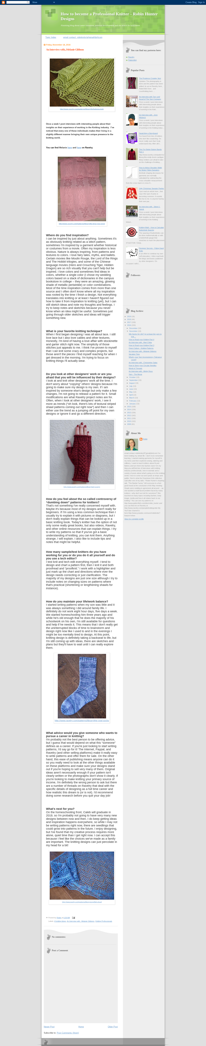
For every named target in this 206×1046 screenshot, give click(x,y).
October (132, 377)
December (133, 328)
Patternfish (132, 60)
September (133, 380)
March (132, 398)
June (131, 389)
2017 (129, 322)
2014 (129, 409)
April (131, 395)
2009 (129, 424)
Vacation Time (134, 354)
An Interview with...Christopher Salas (143, 363)
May (131, 392)
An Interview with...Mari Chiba (140, 342)
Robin (145, 439)
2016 (129, 325)
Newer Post (49, 1027)
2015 (129, 407)
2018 (129, 319)
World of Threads (135, 368)
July (131, 386)
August (132, 383)
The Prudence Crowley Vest (150, 78)
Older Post (113, 1027)
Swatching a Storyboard (148, 133)
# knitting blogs (60, 921)
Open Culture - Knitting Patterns (141, 348)
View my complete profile (134, 519)
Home (81, 1027)
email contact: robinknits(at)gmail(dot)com (82, 37)
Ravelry (131, 57)
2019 (129, 316)
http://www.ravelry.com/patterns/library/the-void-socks (82, 720)
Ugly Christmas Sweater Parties (151, 188)
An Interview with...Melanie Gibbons (80, 921)
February (133, 401)
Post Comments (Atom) (68, 1033)
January (132, 404)
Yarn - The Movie (135, 374)
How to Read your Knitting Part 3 (141, 345)
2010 (129, 421)
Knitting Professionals (103, 921)
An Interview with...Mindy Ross (141, 371)
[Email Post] (73, 918)
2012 (129, 415)
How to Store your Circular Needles (142, 365)
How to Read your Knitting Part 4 (141, 339)
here (70, 147)
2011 (129, 418)
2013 (129, 413)
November (133, 331)
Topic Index (50, 37)
